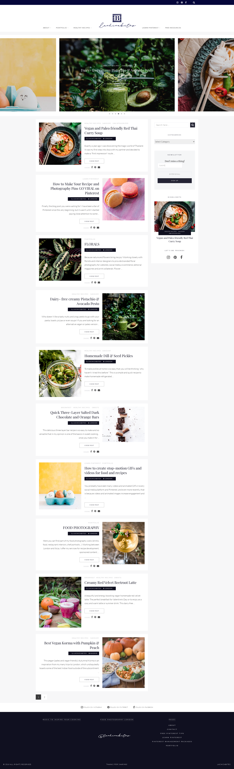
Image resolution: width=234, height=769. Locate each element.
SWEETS (95, 407)
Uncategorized (120, 123)
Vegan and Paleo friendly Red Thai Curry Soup (110, 130)
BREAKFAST (66, 407)
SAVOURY (126, 66)
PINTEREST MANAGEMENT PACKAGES (172, 741)
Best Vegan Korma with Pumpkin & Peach (71, 645)
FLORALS (91, 244)
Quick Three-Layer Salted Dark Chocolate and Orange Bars (74, 414)
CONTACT (172, 729)
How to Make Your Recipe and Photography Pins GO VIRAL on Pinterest (75, 188)
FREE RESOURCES (173, 28)
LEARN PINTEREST (150, 28)
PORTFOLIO (61, 28)
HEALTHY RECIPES (82, 28)
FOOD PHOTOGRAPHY (81, 527)
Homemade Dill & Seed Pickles (108, 355)
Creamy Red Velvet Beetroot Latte (110, 582)
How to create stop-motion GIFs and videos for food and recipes (113, 470)
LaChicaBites (112, 83)
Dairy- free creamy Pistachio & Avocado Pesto (117, 70)
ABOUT (46, 28)
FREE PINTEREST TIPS (172, 733)
